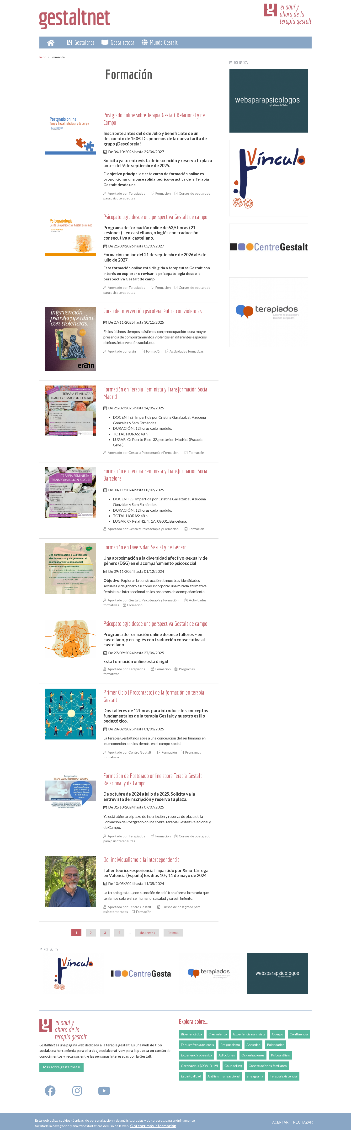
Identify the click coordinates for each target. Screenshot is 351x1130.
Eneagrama (255, 1076)
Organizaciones (253, 1055)
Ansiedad (253, 1045)
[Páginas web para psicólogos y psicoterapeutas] (268, 101)
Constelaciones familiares (268, 1066)
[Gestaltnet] (75, 17)
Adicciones (226, 1055)
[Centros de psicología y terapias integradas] (268, 312)
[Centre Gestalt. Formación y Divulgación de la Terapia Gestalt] (268, 247)
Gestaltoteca (121, 42)
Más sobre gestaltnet (60, 1067)
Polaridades (275, 1045)
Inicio (42, 57)
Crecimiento (217, 1034)
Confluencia (299, 1034)
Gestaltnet (83, 42)
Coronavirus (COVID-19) (199, 1066)
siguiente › (147, 933)
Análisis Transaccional (223, 1076)
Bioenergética (191, 1034)
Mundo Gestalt (163, 42)
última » (173, 933)
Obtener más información (153, 1125)
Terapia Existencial (284, 1076)
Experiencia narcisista (249, 1034)
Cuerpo (277, 1034)
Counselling (233, 1066)
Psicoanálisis (280, 1055)
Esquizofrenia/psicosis (197, 1045)
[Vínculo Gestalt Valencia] (268, 178)
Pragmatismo (230, 1045)
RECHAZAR (303, 1122)
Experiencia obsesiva (196, 1055)
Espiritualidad (191, 1076)
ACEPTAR (280, 1122)
